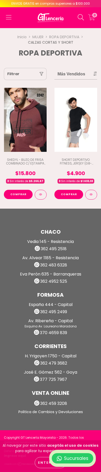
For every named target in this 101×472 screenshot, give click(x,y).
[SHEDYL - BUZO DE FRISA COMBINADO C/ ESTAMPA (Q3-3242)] (41, 195)
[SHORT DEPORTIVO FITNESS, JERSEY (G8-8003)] (91, 195)
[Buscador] (81, 17)
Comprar (18, 194)
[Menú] (8, 17)
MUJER (38, 37)
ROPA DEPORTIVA (64, 37)
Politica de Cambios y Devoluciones (50, 411)
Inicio (22, 37)
